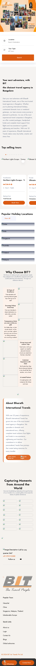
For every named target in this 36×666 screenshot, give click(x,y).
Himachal (6, 603)
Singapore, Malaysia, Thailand (13, 611)
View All (7, 218)
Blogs (5, 639)
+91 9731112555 (9, 556)
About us (6, 627)
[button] (15, 16)
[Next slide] (25, 154)
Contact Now (26, 663)
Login (5, 631)
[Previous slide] (2, 154)
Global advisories (9, 643)
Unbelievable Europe (10, 615)
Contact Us (6, 635)
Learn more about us (12, 457)
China (5, 607)
